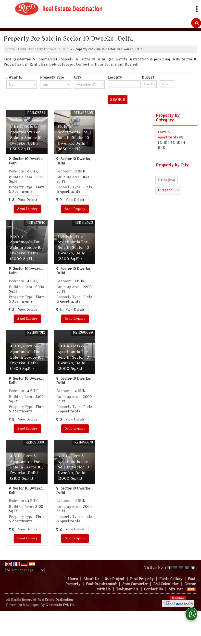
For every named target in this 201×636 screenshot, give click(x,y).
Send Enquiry (27, 209)
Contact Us (153, 589)
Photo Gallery (170, 579)
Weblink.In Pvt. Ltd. (60, 605)
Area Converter (135, 584)
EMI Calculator (166, 584)
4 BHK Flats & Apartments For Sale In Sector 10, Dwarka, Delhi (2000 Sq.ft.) (74, 357)
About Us (91, 579)
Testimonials (127, 589)
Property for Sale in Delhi (49, 49)
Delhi (22, 49)
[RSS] (191, 589)
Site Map (176, 589)
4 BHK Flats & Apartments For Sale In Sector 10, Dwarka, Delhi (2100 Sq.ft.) (26, 467)
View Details (27, 200)
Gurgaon (165, 190)
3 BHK (175, 142)
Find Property (142, 579)
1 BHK (162, 142)
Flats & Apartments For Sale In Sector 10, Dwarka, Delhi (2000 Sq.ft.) (26, 247)
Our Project (115, 579)
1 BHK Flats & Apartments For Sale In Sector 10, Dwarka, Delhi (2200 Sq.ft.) (74, 247)
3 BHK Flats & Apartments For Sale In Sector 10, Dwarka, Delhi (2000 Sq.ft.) (74, 467)
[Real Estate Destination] (59, 8)
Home (10, 49)
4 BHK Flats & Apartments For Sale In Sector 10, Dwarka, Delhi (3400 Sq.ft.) (26, 357)
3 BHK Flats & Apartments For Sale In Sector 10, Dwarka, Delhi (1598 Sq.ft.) (26, 137)
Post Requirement (101, 584)
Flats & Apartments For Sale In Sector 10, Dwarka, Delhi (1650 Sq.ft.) (74, 137)
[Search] (196, 23)
